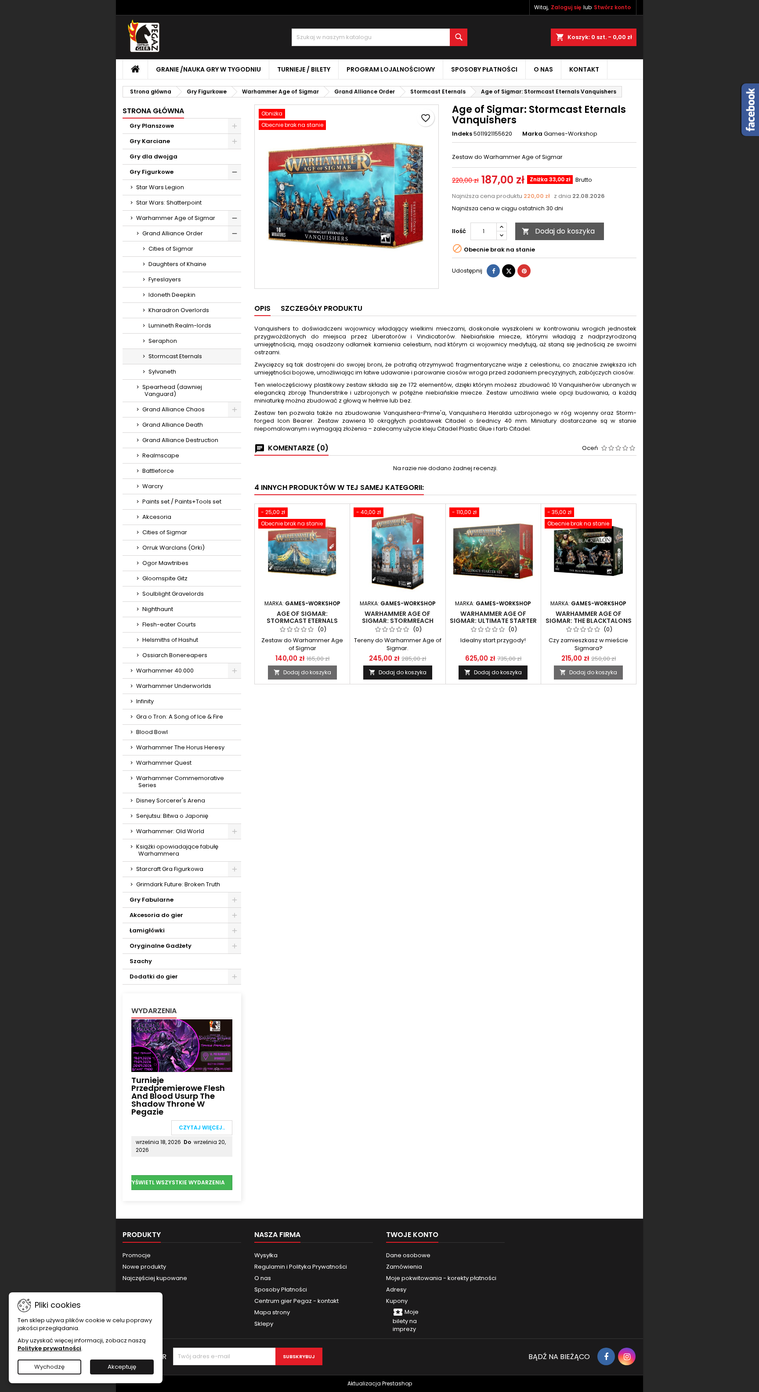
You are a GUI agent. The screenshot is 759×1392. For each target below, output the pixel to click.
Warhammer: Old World (170, 831)
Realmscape (160, 455)
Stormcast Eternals (175, 356)
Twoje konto (412, 1235)
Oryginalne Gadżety (161, 946)
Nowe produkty (144, 1267)
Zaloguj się (566, 7)
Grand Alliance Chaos (173, 409)
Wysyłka (266, 1255)
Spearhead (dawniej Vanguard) (172, 390)
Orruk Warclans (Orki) (173, 547)
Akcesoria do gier (156, 915)
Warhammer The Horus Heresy (180, 747)
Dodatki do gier (154, 976)
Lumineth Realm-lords (179, 325)
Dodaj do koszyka (558, 231)
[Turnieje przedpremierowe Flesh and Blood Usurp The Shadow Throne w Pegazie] (181, 1045)
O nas (543, 69)
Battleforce (158, 471)
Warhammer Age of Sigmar (175, 218)
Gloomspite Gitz (165, 578)
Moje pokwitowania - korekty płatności (441, 1278)
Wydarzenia (154, 1011)
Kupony (397, 1301)
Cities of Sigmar (170, 249)
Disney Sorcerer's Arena (170, 800)
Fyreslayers (164, 279)
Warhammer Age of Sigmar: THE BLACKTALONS (589, 617)
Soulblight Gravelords (173, 594)
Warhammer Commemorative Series (180, 781)
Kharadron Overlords (178, 310)
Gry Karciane (150, 141)
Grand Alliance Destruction (180, 440)
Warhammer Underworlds (173, 686)
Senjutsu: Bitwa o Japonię (172, 816)
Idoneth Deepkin (171, 295)
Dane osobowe (408, 1255)
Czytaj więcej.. (202, 1127)
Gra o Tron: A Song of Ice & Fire (179, 716)
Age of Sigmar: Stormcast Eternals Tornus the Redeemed (302, 620)
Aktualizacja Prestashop (379, 1383)
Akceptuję (122, 1367)
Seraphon (162, 341)
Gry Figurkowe (151, 172)
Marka (532, 134)
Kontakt (584, 69)
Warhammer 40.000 (165, 670)
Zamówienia (404, 1267)
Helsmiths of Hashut (170, 640)
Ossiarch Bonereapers (174, 655)
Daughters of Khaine (177, 264)
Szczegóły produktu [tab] (321, 308)
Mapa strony (272, 1312)
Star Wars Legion (160, 187)
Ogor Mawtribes (165, 563)
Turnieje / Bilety (303, 69)
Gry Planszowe (152, 126)
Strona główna (153, 111)
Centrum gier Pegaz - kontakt (296, 1301)
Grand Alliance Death (172, 425)
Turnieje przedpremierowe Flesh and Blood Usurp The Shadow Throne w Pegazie (178, 1096)
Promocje (137, 1255)
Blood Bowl (152, 732)
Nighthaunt (157, 609)
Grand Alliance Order (172, 233)
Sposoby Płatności (484, 69)
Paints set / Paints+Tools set (181, 501)
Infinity (145, 701)
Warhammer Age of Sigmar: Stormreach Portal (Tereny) (398, 620)
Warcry (152, 486)
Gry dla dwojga (153, 156)
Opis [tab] (262, 308)
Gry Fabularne (151, 900)
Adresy (396, 1289)
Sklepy (263, 1324)
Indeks (462, 134)
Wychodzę (49, 1367)
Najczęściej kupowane (155, 1278)
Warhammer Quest (164, 763)
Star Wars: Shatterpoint (169, 202)
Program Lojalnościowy (391, 69)
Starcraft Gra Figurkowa (169, 869)
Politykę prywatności (49, 1348)
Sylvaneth (162, 371)
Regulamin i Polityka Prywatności (300, 1267)
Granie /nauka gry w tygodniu (208, 69)
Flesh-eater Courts (169, 624)
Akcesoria (156, 517)
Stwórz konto (612, 7)
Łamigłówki (147, 930)
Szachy (141, 961)
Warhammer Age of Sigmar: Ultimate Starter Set (493, 620)
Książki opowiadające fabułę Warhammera (177, 850)
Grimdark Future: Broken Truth (178, 884)
